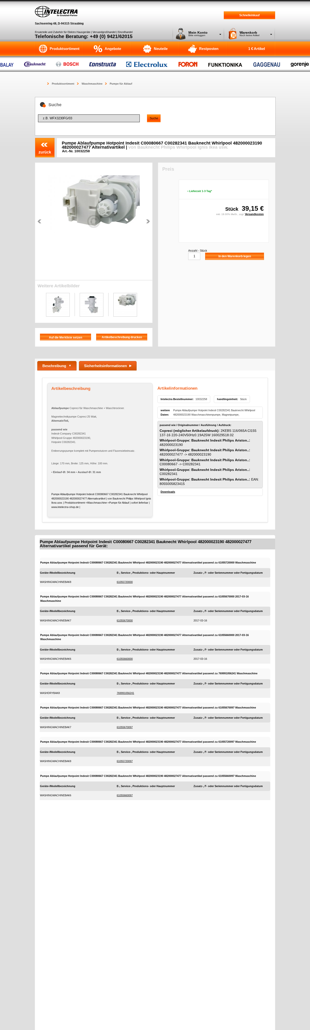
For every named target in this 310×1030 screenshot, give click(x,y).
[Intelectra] (56, 11)
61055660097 (125, 795)
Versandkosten (254, 214)
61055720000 (125, 581)
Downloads (168, 491)
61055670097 (125, 727)
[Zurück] (39, 221)
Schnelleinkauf (249, 15)
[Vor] (148, 221)
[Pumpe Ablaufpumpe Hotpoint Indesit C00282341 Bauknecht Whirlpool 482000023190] (94, 221)
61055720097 (125, 761)
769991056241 (125, 693)
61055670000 (125, 620)
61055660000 (125, 658)
